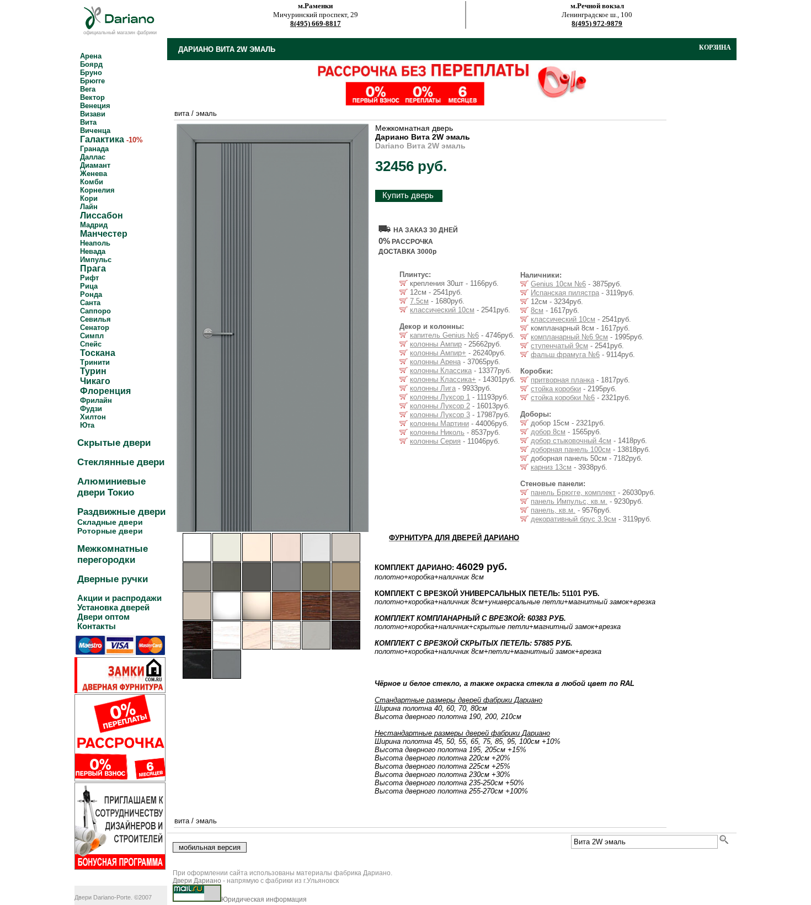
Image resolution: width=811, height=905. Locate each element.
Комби (91, 182)
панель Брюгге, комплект (573, 492)
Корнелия (97, 190)
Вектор (92, 97)
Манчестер (103, 233)
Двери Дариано (197, 881)
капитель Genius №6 (444, 335)
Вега (87, 89)
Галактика (102, 139)
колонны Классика (441, 370)
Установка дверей (113, 607)
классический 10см (442, 310)
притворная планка (562, 380)
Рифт (89, 278)
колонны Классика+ (443, 379)
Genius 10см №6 (558, 284)
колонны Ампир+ (438, 353)
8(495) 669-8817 (315, 23)
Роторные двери (110, 530)
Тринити (95, 362)
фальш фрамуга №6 (565, 354)
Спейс (91, 344)
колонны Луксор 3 (440, 415)
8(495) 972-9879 (597, 23)
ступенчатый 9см (559, 346)
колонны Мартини (439, 423)
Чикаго (95, 381)
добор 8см (548, 432)
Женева (93, 173)
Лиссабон (101, 215)
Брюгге (92, 81)
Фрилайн (96, 400)
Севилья (95, 319)
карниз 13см (551, 467)
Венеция (95, 106)
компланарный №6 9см (569, 337)
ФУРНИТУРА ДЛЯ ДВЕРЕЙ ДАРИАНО (454, 538)
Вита (88, 122)
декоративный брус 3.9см (573, 519)
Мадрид (94, 225)
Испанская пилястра (565, 293)
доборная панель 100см (571, 449)
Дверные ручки (112, 579)
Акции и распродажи (119, 598)
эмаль (206, 113)
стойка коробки (556, 389)
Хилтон (93, 417)
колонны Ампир (436, 344)
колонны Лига (433, 388)
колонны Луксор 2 (440, 406)
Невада (92, 251)
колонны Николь (437, 432)
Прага (93, 268)
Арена (91, 56)
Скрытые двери (114, 443)
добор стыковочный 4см (571, 440)
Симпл (92, 336)
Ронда (91, 294)
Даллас (92, 157)
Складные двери (110, 522)
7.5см (419, 301)
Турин (93, 371)
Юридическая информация (264, 899)
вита (181, 113)
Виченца (95, 130)
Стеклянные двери (120, 462)
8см (537, 310)
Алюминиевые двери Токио (111, 487)
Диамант (95, 165)
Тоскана (97, 353)
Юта (87, 425)
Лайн (89, 207)
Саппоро (95, 311)
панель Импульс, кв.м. (569, 501)
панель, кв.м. (553, 510)
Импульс (95, 259)
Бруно (91, 72)
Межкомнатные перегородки (112, 554)
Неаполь (95, 243)
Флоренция (105, 391)
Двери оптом (103, 616)
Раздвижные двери (121, 512)
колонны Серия (435, 441)
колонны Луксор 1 (440, 397)
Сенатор (94, 327)
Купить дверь (408, 195)
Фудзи (91, 408)
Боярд (91, 64)
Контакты (96, 626)
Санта (90, 303)
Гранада (94, 149)
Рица (89, 286)
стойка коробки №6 (563, 397)
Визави (92, 114)
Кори (89, 198)
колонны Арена (435, 362)
